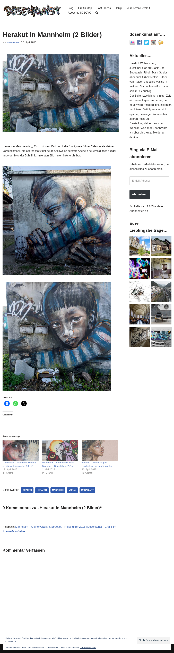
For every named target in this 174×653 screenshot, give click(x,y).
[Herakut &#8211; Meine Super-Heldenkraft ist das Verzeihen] (100, 450)
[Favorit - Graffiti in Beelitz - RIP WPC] (139, 338)
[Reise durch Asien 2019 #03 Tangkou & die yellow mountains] (161, 292)
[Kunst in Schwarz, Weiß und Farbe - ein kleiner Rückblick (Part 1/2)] (161, 338)
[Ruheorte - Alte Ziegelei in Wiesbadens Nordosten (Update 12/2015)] (161, 269)
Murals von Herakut (138, 8)
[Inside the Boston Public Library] (139, 315)
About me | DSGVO (79, 12)
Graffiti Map (85, 8)
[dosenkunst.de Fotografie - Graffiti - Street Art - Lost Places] (32, 10)
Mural (72, 490)
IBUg (119, 8)
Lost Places (104, 8)
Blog (70, 8)
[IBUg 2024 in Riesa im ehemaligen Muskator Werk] (139, 247)
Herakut (42, 490)
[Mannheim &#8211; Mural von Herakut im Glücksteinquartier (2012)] (21, 450)
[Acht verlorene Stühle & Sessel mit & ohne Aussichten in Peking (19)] (161, 315)
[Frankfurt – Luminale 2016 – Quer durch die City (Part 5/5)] (139, 269)
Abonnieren (139, 194)
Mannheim (58, 490)
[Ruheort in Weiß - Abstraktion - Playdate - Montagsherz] (139, 292)
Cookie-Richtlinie (88, 647)
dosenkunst (13, 42)
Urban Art (87, 490)
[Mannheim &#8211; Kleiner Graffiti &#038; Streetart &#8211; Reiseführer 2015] (60, 450)
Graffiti (27, 490)
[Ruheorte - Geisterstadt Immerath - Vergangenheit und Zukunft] (161, 247)
